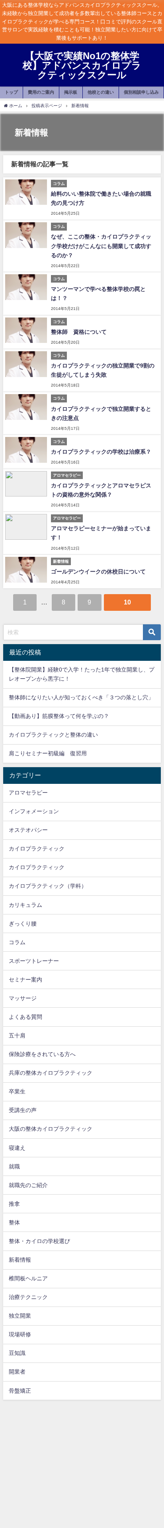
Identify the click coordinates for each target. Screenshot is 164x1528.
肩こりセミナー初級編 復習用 (48, 753)
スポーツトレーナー (34, 961)
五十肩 (17, 1035)
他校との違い (101, 92)
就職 (14, 1166)
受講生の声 (23, 1110)
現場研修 (20, 1334)
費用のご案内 (41, 92)
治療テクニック (28, 1297)
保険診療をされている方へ (42, 1054)
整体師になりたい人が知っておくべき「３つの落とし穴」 (81, 697)
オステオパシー (28, 830)
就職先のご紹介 (28, 1185)
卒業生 (17, 1091)
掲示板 (70, 92)
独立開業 (20, 1315)
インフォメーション (34, 811)
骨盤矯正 (20, 1390)
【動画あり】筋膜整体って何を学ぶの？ (59, 716)
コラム (17, 942)
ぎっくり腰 (23, 923)
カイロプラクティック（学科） (48, 886)
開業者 (17, 1371)
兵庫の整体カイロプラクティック (50, 1073)
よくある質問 (25, 1017)
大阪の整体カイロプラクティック (50, 1129)
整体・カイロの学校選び (39, 1241)
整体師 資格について (79, 332)
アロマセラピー (28, 792)
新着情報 (20, 1259)
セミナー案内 (25, 979)
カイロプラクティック (36, 848)
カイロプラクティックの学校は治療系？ (101, 451)
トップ (11, 92)
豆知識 (17, 1353)
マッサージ (23, 998)
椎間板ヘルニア (28, 1278)
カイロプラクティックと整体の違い (53, 734)
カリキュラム (25, 905)
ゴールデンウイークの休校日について (98, 571)
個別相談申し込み (141, 92)
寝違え (17, 1148)
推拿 (14, 1204)
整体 (14, 1222)
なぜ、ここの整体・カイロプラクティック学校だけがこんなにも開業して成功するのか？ (101, 246)
